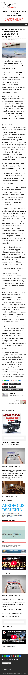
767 (6, 384)
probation (18, 389)
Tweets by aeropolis (7, 573)
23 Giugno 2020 (6, 39)
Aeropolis (14, 39)
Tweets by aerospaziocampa (9, 646)
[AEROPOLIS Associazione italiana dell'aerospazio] (9, 8)
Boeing (12, 384)
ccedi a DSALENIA (7, 500)
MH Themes (23, 673)
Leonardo (12, 386)
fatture (5, 386)
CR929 (17, 384)
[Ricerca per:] (14, 438)
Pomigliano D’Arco (8, 389)
